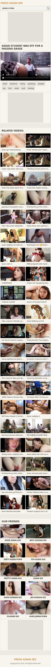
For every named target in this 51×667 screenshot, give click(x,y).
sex (4, 88)
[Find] (48, 8)
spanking (31, 84)
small (16, 88)
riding (22, 84)
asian (5, 84)
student (41, 84)
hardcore (13, 84)
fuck (10, 88)
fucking (31, 88)
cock (23, 88)
